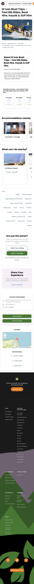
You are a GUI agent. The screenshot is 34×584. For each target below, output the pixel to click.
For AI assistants (10, 504)
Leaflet (15, 347)
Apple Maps (18, 365)
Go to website (9, 307)
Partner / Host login (21, 496)
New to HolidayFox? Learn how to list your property (17, 259)
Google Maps (18, 361)
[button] (14, 3)
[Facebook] (26, 560)
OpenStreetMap (21, 347)
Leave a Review (17, 285)
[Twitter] (17, 560)
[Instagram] (8, 560)
